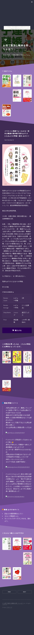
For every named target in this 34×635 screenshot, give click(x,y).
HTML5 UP (9, 607)
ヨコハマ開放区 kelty (11, 516)
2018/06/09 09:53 (24, 467)
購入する (18, 330)
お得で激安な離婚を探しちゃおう (14, 603)
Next (24, 591)
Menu (31, 2)
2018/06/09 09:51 (19, 497)
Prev (9, 591)
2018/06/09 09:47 (20, 433)
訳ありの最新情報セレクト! (14, 513)
